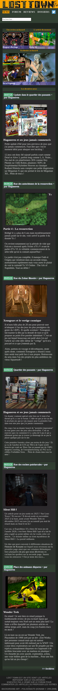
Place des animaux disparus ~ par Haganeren (25, 568)
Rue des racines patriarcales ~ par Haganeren (26, 465)
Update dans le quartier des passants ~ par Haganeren (28, 96)
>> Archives (48, 668)
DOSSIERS (43, 12)
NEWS (6, 12)
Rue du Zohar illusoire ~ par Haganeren (29, 278)
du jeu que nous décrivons (31, 552)
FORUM (16, 12)
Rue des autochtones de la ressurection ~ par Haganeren (29, 185)
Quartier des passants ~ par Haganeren (28, 370)
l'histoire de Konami (14, 546)
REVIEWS (29, 12)
